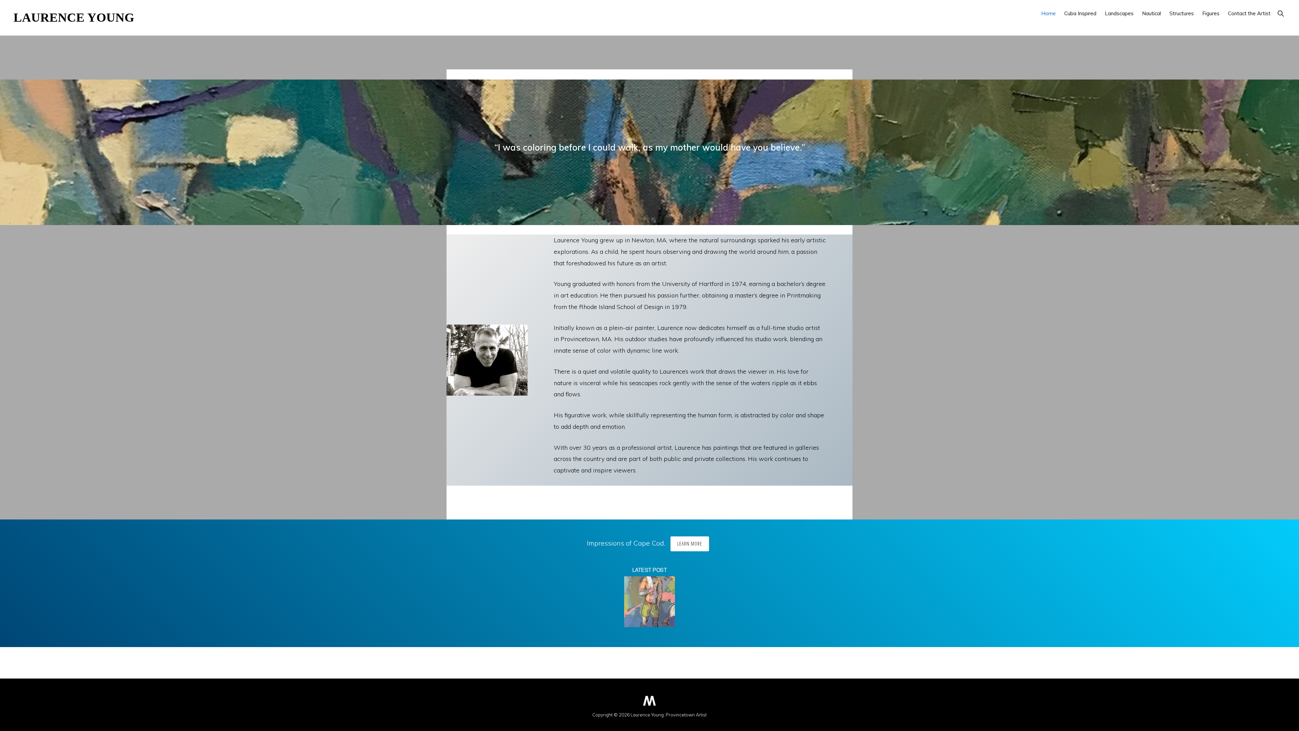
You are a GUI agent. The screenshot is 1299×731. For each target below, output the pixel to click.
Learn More (689, 543)
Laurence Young (74, 17)
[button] (1280, 13)
